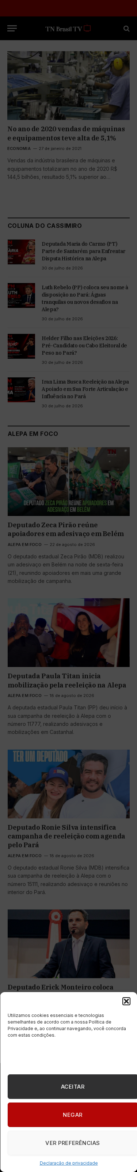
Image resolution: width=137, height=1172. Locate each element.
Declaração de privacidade (68, 1163)
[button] (126, 1001)
